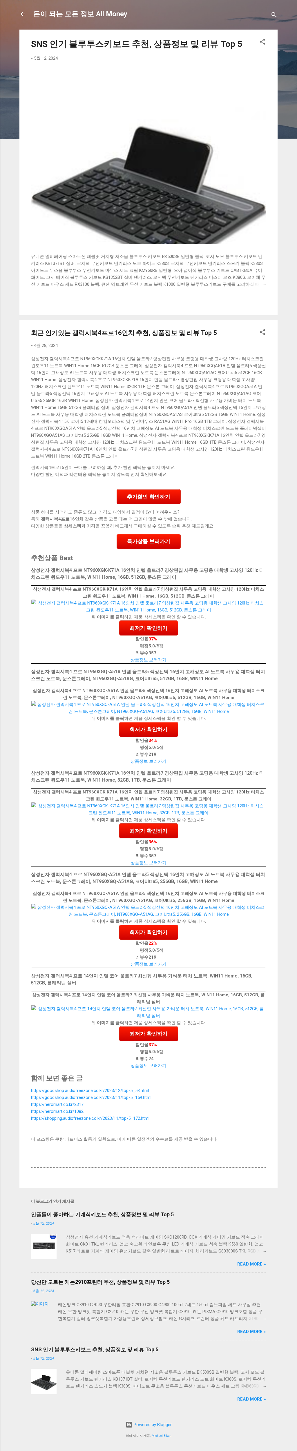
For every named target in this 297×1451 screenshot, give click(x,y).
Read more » (251, 1264)
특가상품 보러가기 (148, 541)
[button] (262, 42)
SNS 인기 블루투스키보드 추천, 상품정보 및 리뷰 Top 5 (136, 44)
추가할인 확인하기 (148, 497)
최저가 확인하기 (149, 628)
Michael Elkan (161, 1436)
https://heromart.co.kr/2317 (57, 1104)
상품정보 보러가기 (148, 659)
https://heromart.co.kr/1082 (57, 1111)
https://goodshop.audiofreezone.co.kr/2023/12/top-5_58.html (90, 1090)
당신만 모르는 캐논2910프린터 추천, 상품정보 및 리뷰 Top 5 (100, 1282)
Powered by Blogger (152, 1424)
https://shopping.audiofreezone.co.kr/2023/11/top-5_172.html (90, 1118)
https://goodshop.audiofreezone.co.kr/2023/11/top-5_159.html (91, 1097)
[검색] (274, 16)
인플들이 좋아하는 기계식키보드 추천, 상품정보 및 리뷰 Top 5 (102, 1214)
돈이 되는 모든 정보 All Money (80, 14)
